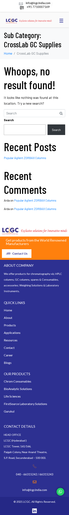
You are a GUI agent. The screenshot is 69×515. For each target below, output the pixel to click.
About (8, 317)
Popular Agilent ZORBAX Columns (25, 158)
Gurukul (9, 411)
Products (10, 325)
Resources (10, 340)
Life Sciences (12, 396)
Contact (9, 347)
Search (9, 120)
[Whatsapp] (60, 492)
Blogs (8, 362)
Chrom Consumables (17, 381)
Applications (12, 332)
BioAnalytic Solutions (18, 389)
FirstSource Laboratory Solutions (25, 404)
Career (8, 355)
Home (8, 310)
